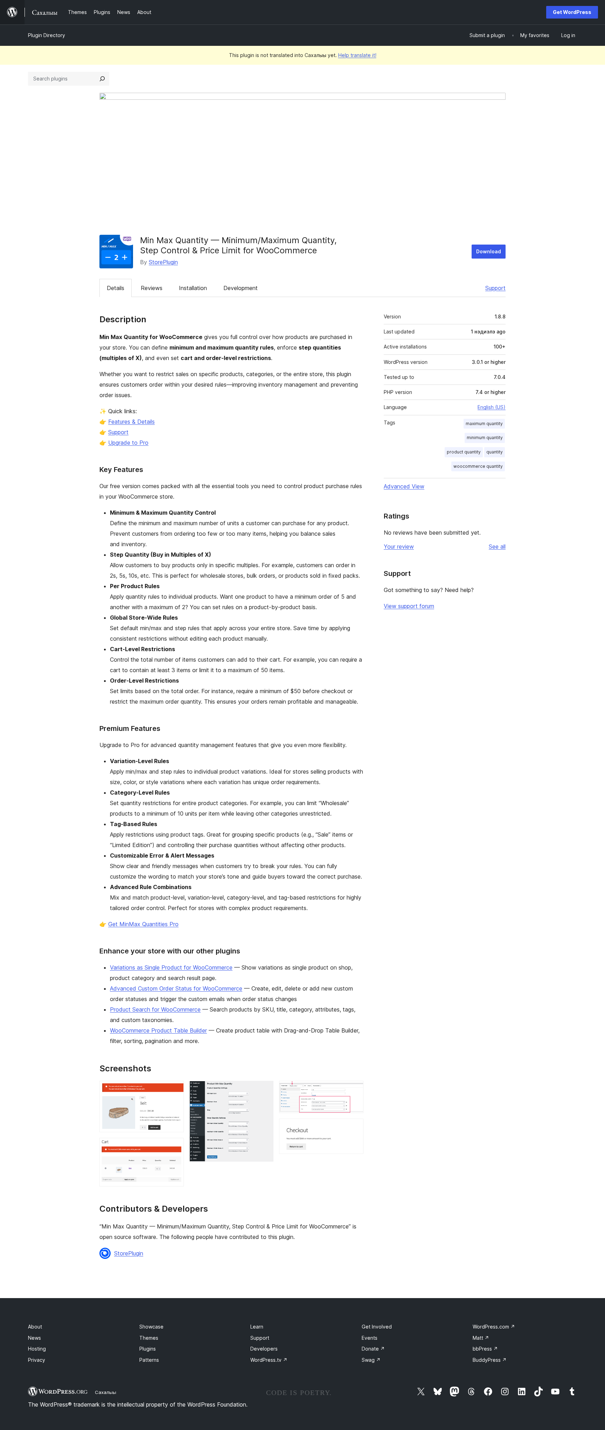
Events (369, 1338)
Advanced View (404, 486)
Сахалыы (105, 1392)
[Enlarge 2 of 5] (174, 1147)
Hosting (37, 1349)
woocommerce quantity (478, 466)
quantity (494, 452)
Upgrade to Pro (128, 442)
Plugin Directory (46, 35)
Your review (399, 546)
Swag (371, 1360)
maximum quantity (484, 423)
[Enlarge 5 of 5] (353, 1128)
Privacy (36, 1360)
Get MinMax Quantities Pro (143, 924)
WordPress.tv (268, 1360)
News (34, 1338)
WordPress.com (494, 1327)
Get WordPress (572, 12)
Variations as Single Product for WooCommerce (171, 967)
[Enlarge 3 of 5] (263, 1090)
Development (240, 287)
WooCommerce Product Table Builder (158, 1030)
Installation (193, 287)
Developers (264, 1349)
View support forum (409, 606)
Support (495, 287)
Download (488, 251)
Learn (256, 1327)
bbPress (485, 1349)
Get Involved (377, 1327)
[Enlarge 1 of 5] (174, 1090)
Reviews (151, 287)
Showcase (151, 1327)
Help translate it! (357, 55)
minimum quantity (485, 437)
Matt (481, 1338)
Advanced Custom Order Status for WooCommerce (176, 988)
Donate (373, 1349)
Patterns (149, 1360)
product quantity (464, 452)
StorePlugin (163, 262)
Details (115, 287)
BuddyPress (490, 1360)
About (35, 1327)
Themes (148, 1338)
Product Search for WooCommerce (155, 1009)
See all (497, 546)
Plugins (147, 1349)
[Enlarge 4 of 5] (353, 1090)
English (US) (492, 407)
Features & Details (131, 421)
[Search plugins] (102, 79)
